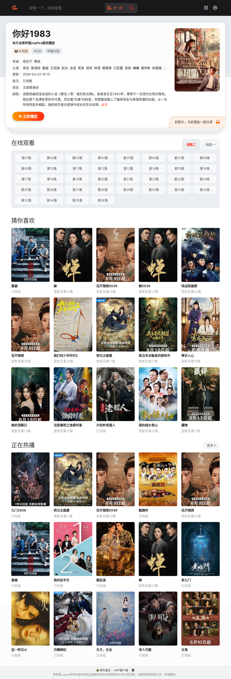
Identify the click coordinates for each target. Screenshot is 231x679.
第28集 (103, 190)
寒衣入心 (187, 355)
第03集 (77, 158)
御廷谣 (101, 580)
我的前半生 (61, 580)
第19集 (77, 179)
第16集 (205, 168)
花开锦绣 (17, 355)
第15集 (179, 168)
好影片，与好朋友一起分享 (194, 122)
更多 (210, 445)
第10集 (52, 168)
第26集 (52, 190)
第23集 (179, 179)
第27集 (77, 190)
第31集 (179, 190)
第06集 (154, 158)
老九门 (186, 580)
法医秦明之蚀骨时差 (68, 425)
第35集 (77, 200)
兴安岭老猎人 (105, 425)
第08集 (205, 158)
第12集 (103, 168)
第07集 (179, 158)
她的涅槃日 (19, 425)
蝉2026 (144, 286)
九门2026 (18, 510)
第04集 (103, 158)
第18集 (52, 179)
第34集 (52, 200)
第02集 (52, 158)
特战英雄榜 (189, 286)
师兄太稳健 (104, 355)
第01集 (26, 158)
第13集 (128, 168)
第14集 (154, 168)
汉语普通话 (31, 87)
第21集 (128, 179)
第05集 (128, 158)
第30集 (154, 190)
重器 (14, 286)
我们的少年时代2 (66, 355)
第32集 (205, 190)
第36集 (103, 200)
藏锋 (184, 425)
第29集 (128, 190)
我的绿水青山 (148, 425)
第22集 (154, 179)
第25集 (26, 190)
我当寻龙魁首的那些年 (154, 355)
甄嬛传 (143, 510)
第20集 (103, 179)
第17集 (26, 179)
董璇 (45, 68)
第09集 (26, 168)
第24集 (205, 179)
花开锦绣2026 (106, 286)
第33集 (26, 200)
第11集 (77, 168)
